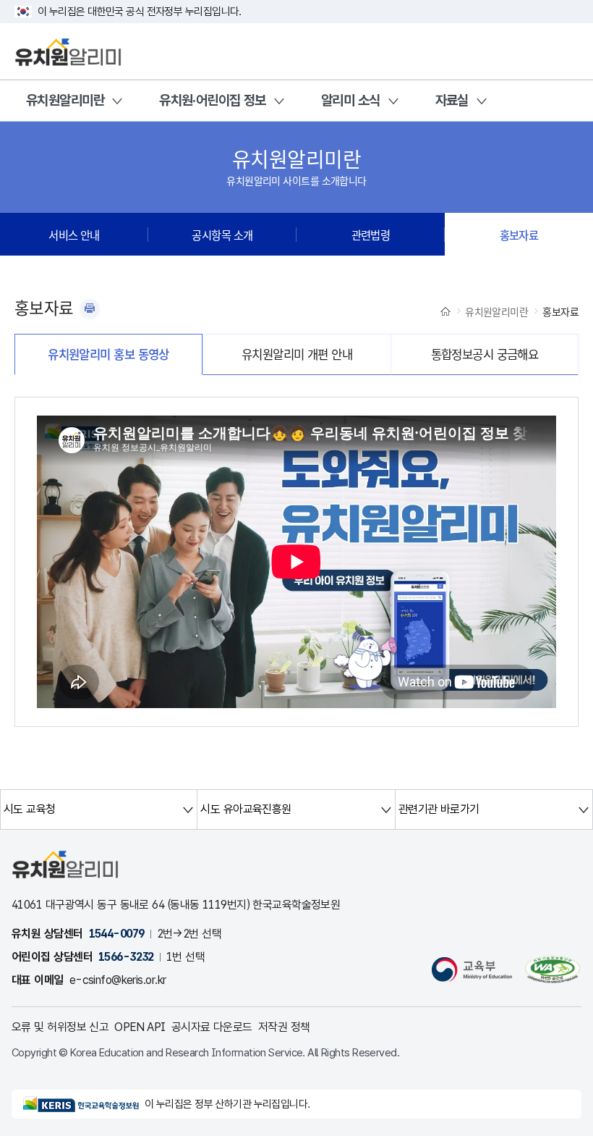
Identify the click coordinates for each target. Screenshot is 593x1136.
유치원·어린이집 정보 (212, 100)
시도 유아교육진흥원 (245, 809)
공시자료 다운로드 (211, 1027)
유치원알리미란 (65, 100)
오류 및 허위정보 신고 (60, 1027)
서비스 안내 (74, 235)
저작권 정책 (284, 1027)
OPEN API (140, 1027)
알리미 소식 (350, 100)
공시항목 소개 (222, 235)
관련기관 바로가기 (438, 809)
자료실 (452, 100)
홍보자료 (519, 235)
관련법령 (371, 235)
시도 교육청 (30, 809)
